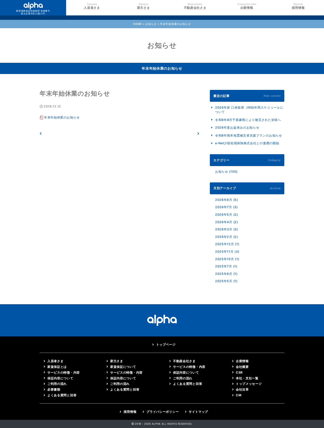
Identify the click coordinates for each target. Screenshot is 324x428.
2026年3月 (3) (226, 229)
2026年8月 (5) (226, 200)
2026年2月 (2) (226, 237)
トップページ (165, 344)
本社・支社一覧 (247, 378)
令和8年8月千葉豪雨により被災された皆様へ (248, 120)
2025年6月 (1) (226, 274)
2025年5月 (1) (226, 281)
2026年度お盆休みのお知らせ (237, 127)
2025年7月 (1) (226, 266)
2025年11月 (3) (227, 251)
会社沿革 (242, 389)
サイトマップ (198, 411)
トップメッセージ (249, 383)
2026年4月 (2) (226, 222)
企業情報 (246, 5)
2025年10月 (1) (227, 259)
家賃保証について (123, 367)
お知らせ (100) (226, 171)
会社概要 (242, 367)
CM (238, 395)
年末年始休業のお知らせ (62, 117)
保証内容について (60, 378)
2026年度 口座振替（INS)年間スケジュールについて (249, 110)
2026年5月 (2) (226, 214)
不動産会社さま (195, 5)
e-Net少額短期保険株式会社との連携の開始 (247, 143)
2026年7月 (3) (226, 207)
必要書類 (53, 389)
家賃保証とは (57, 367)
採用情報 (298, 5)
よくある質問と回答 (61, 395)
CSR (239, 372)
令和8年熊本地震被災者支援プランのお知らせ (248, 135)
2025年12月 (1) (227, 244)
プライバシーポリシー (162, 411)
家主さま (143, 5)
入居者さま (92, 5)
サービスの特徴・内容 (63, 372)
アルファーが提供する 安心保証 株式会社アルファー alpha (33, 12)
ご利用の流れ (57, 383)
